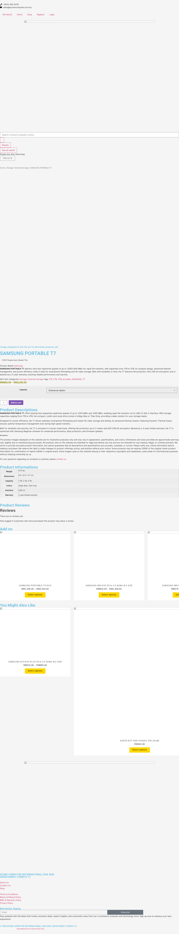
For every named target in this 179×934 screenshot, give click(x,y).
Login (51, 14)
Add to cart (16, 402)
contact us (61, 459)
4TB (60, 379)
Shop (29, 14)
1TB (50, 379)
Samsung (18, 366)
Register (40, 14)
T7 (84, 379)
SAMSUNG (77, 379)
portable (67, 379)
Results (5, 145)
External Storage (22, 168)
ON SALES (7, 14)
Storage (10, 168)
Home (19, 14)
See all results (8, 150)
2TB (55, 379)
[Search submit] (2, 139)
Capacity (23, 390)
